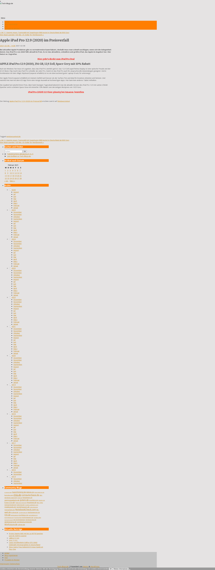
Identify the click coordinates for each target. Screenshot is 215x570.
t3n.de (7, 515)
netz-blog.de (34, 507)
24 (11, 178)
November (17, 214)
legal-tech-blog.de (21, 502)
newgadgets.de (9, 510)
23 (8, 178)
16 (8, 176)
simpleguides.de (23, 512)
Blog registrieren (11, 24)
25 (13, 178)
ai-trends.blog (8, 492)
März (15, 203)
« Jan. (6, 181)
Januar (15, 208)
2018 (14, 414)
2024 (14, 239)
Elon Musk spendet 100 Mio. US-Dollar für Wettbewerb (22, 35)
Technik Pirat (18, 517)
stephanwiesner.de (33, 512)
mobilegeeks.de (10, 507)
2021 (14, 326)
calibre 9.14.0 (14, 538)
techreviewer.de (27, 517)
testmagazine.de (8, 520)
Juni (14, 196)
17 (11, 176)
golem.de (24, 500)
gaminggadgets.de (11, 500)
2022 (14, 297)
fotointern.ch (27, 497)
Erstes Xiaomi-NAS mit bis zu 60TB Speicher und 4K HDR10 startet (26, 534)
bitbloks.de (30, 492)
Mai (14, 199)
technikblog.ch (33, 515)
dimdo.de (19, 498)
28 (21, 178)
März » (12, 181)
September (17, 219)
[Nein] (129, 569)
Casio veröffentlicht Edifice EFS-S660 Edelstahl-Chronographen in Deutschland (24, 543)
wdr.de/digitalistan (19, 520)
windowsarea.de (10, 522)
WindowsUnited (63, 101)
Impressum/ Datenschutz (10, 564)
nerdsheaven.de (23, 507)
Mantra (85, 566)
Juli (14, 194)
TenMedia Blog (37, 517)
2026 (14, 190)
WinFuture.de (10, 524)
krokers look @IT (9, 503)
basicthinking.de (19, 492)
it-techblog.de (33, 500)
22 (6, 178)
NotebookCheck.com (25, 509)
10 (11, 173)
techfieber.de (23, 515)
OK (25, 151)
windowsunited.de (13, 136)
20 (18, 176)
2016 (14, 470)
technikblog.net (9, 517)
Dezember (17, 212)
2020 (14, 355)
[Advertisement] (56, 119)
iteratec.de (41, 500)
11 (13, 173)
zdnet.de (21, 524)
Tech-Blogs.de (62, 566)
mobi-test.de (20, 505)
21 (21, 176)
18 (13, 176)
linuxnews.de (31, 502)
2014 (14, 476)
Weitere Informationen (121, 569)
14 (21, 173)
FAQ (6, 26)
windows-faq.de (31, 520)
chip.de (17, 494)
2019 (14, 385)
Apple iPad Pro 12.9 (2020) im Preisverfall (26, 101)
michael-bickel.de (10, 505)
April (15, 201)
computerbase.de (30, 494)
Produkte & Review (11, 28)
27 (18, 178)
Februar (16, 205)
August (16, 192)
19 (16, 176)
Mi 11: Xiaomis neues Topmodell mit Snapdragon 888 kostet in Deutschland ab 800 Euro (34, 32)
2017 (14, 443)
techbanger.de (15, 515)
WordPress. (95, 566)
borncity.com (8, 495)
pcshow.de (14, 512)
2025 (14, 210)
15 (6, 176)
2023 (14, 268)
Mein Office (40, 502)
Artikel (6, 22)
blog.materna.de (39, 492)
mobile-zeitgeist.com (31, 505)
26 (16, 178)
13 (18, 173)
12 (16, 173)
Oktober (16, 217)
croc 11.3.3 (13, 540)
